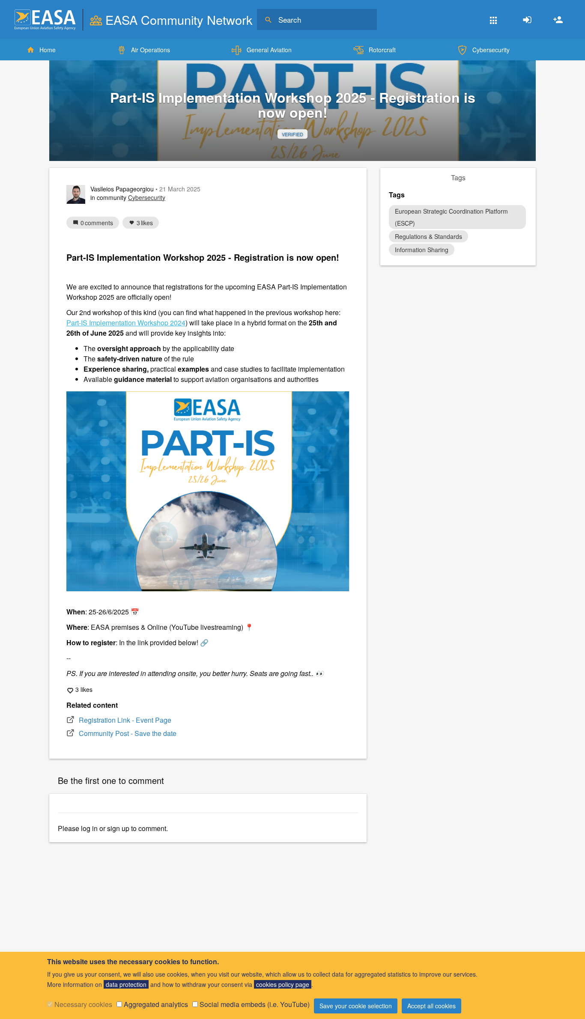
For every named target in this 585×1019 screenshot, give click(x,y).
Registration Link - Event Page (125, 720)
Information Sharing (421, 249)
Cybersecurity (491, 49)
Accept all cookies (431, 1005)
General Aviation (269, 49)
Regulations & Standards (428, 236)
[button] (493, 19)
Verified (292, 134)
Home (47, 49)
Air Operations (150, 49)
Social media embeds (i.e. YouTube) (255, 1004)
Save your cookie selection (355, 1005)
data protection (126, 984)
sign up (118, 828)
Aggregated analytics (156, 1004)
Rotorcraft (382, 49)
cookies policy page (282, 984)
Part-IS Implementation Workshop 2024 (125, 323)
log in (89, 828)
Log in (527, 19)
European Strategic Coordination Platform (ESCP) (451, 217)
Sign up (558, 19)
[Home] (45, 19)
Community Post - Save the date (127, 733)
